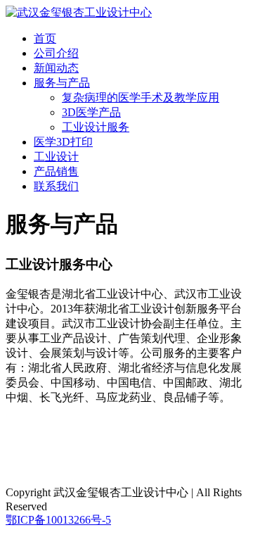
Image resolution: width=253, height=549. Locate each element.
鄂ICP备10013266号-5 (58, 520)
